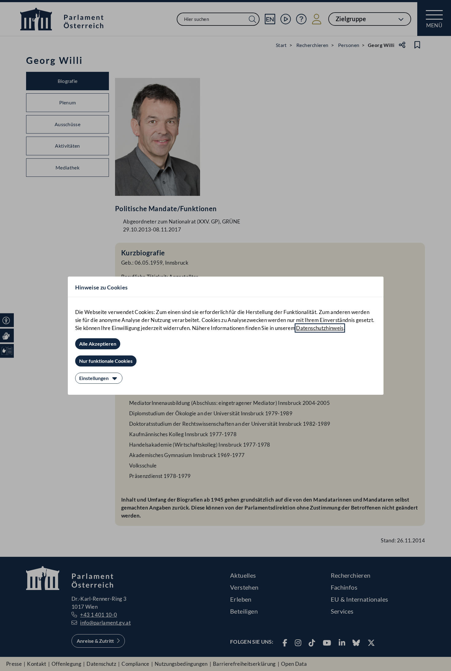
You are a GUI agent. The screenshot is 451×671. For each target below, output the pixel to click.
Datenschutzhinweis (319, 328)
